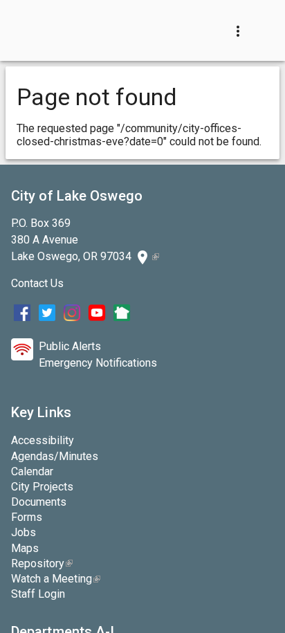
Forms (26, 517)
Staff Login (38, 593)
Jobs (23, 532)
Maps (25, 548)
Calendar (32, 471)
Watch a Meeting (55, 578)
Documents (38, 501)
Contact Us (37, 283)
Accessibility (42, 440)
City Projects (42, 486)
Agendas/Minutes (54, 456)
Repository (42, 563)
